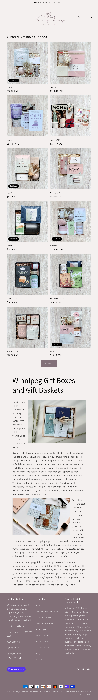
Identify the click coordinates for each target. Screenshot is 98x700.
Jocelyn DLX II (56, 140)
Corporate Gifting (43, 617)
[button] (6, 18)
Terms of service (71, 692)
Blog (38, 653)
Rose (52, 351)
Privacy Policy (42, 641)
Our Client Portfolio (44, 623)
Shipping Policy (42, 629)
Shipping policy (85, 692)
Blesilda (53, 245)
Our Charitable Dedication (47, 611)
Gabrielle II (55, 193)
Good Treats (12, 298)
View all (49, 363)
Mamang (10, 140)
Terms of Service (43, 647)
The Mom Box (12, 351)
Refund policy (45, 692)
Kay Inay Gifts (18, 692)
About (38, 605)
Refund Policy (42, 635)
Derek (9, 245)
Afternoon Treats (57, 298)
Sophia (53, 87)
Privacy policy (58, 692)
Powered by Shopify (30, 692)
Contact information (84, 694)
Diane (9, 87)
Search (39, 659)
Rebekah (10, 193)
